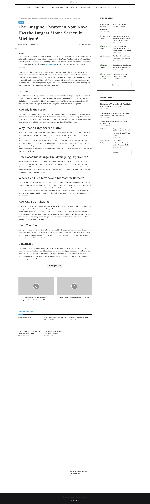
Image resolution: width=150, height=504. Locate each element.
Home (29, 7)
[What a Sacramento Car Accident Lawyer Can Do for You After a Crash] (105, 39)
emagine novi (55, 266)
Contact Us (115, 7)
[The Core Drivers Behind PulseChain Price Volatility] (105, 59)
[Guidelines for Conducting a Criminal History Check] (105, 68)
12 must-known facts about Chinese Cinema (78, 472)
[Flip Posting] (75, 2)
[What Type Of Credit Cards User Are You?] (105, 77)
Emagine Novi (51, 64)
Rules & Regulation (102, 7)
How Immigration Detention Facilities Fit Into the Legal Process (113, 26)
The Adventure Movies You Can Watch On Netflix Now (29, 332)
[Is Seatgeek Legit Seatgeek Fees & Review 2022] (55, 323)
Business (36, 7)
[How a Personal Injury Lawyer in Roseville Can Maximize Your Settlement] (105, 49)
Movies (27, 18)
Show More (115, 85)
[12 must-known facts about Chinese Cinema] (80, 393)
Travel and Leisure (57, 7)
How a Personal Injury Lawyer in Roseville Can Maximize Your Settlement (122, 48)
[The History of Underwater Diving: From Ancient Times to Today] (105, 143)
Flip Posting (23, 44)
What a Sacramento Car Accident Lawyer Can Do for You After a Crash (121, 38)
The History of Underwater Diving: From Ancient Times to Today (122, 143)
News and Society (87, 7)
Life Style (45, 7)
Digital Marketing (72, 7)
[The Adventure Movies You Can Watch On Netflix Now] (29, 323)
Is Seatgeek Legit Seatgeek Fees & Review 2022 (53, 332)
